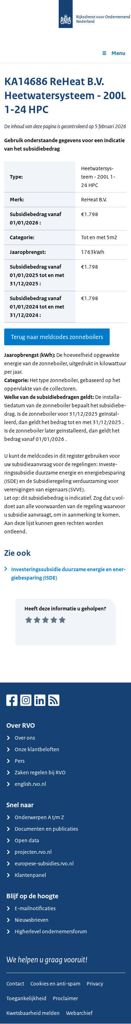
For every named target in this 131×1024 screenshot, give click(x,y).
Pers (19, 760)
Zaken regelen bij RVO (40, 772)
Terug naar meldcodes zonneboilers (57, 337)
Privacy (95, 983)
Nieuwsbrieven (32, 919)
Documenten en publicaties (46, 828)
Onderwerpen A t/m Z (39, 817)
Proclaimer (65, 998)
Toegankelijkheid (26, 998)
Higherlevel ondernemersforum (51, 931)
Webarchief (79, 1013)
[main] (65, 373)
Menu (118, 53)
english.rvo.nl (30, 784)
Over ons (25, 737)
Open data (27, 840)
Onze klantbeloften (37, 749)
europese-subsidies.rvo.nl (44, 863)
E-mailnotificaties (35, 908)
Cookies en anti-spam (55, 983)
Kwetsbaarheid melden (33, 1013)
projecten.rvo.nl (33, 852)
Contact (15, 983)
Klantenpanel (30, 875)
